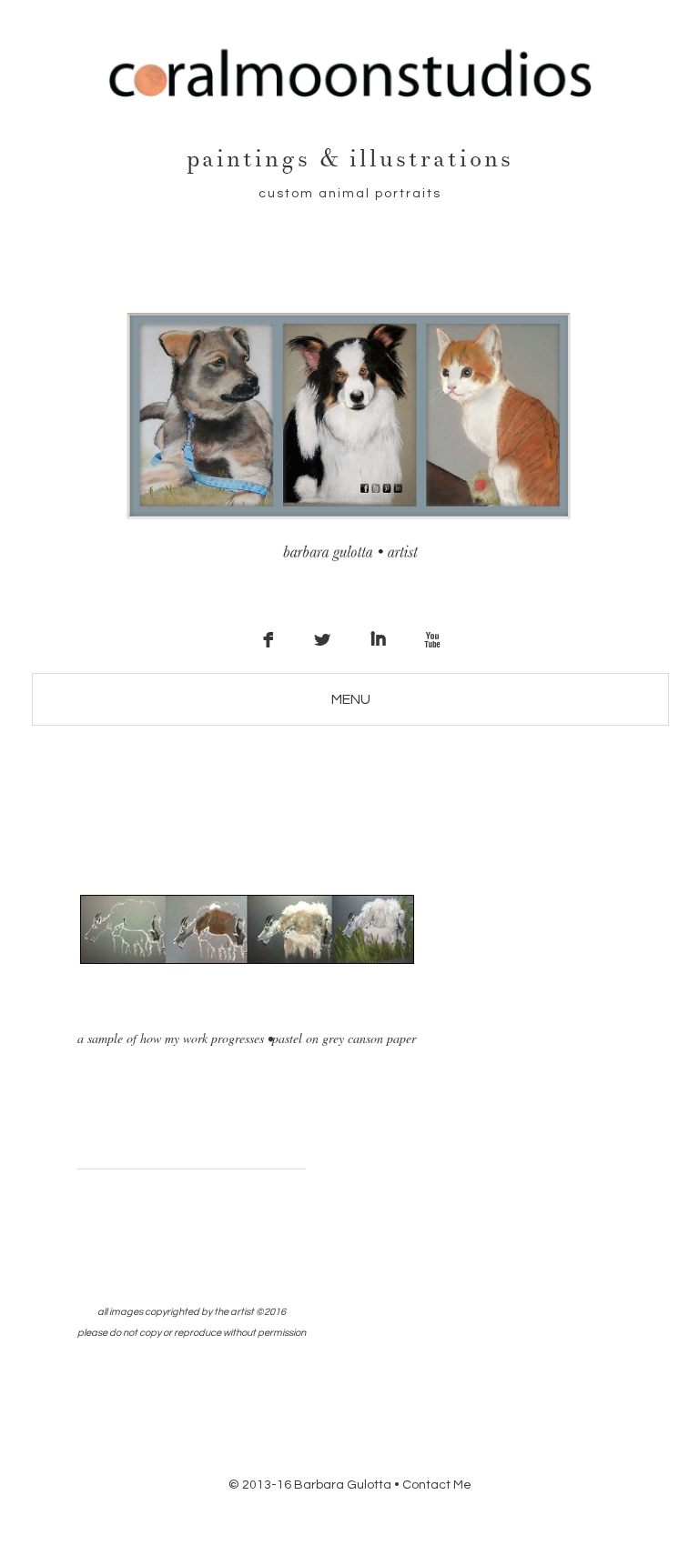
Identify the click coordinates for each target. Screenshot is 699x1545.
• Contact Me (432, 1485)
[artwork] (247, 960)
